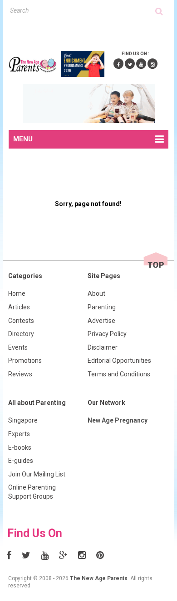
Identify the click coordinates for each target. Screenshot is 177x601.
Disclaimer (103, 347)
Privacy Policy (107, 333)
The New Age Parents (99, 578)
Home (16, 293)
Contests (21, 320)
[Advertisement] (93, 31)
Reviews (20, 374)
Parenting (102, 307)
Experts (19, 434)
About (96, 293)
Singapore (23, 420)
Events (18, 347)
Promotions (25, 360)
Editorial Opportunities (119, 360)
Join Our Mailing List (36, 474)
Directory (21, 333)
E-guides (20, 460)
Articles (19, 307)
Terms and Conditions (119, 374)
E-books (19, 447)
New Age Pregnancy (118, 420)
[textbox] (83, 10)
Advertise (101, 320)
